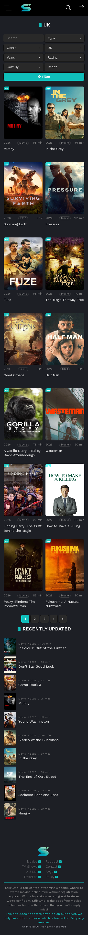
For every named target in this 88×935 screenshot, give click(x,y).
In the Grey (54, 149)
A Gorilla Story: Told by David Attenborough (22, 453)
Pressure (52, 224)
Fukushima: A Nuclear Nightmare (62, 604)
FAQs (50, 872)
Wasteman (53, 451)
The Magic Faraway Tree (64, 300)
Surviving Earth (15, 224)
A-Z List (32, 872)
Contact (52, 866)
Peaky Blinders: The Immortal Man (19, 604)
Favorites (31, 877)
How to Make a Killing (62, 526)
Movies (32, 861)
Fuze (7, 300)
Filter (45, 77)
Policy (50, 877)
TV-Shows (30, 866)
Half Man (52, 375)
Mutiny (9, 149)
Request (52, 861)
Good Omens (14, 375)
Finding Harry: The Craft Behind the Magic (23, 528)
